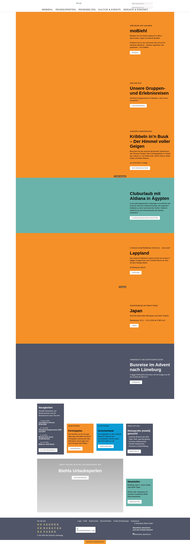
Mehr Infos (134, 451)
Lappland (136, 272)
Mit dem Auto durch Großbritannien (46, 438)
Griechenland (106, 446)
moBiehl (135, 52)
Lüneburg (136, 382)
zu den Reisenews (48, 450)
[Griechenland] (109, 414)
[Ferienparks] (80, 414)
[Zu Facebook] (38, 4)
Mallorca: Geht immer (46, 444)
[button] (151, 3)
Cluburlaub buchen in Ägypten (145, 218)
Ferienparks (75, 448)
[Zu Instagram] (43, 4)
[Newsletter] (139, 469)
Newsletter (135, 502)
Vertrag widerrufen (95, 542)
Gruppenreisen (138, 106)
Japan (134, 325)
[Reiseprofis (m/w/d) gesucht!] (139, 414)
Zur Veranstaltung (140, 168)
